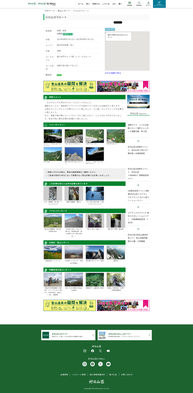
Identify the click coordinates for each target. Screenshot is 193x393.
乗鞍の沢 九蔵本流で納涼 (95, 288)
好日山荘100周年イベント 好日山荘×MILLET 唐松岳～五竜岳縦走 (139, 150)
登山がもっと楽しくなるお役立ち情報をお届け (67, 335)
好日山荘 (138, 113)
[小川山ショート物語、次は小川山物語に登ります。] (94, 154)
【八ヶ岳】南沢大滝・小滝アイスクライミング (95, 203)
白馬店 (60, 33)
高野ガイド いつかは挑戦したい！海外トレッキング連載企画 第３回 (138, 128)
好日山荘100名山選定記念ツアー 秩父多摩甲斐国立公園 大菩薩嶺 (138, 238)
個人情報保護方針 (97, 374)
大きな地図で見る (113, 73)
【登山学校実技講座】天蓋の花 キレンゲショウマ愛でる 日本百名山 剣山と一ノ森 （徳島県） (53, 291)
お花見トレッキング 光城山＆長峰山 (74, 262)
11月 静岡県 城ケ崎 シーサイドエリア (53, 203)
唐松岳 (116, 261)
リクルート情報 (79, 374)
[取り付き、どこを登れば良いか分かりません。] (52, 136)
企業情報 (64, 374)
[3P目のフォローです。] (94, 136)
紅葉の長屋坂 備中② (73, 202)
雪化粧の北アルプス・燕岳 (95, 261)
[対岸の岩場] (52, 154)
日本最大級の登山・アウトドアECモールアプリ (124, 335)
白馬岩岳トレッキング (52, 261)
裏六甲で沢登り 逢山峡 (115, 229)
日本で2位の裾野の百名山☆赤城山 (73, 289)
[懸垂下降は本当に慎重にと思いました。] (73, 154)
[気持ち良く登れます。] (115, 136)
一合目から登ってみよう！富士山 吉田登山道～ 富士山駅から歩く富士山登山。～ (74, 232)
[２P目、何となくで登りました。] (73, 136)
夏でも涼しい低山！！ (94, 229)
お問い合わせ (127, 374)
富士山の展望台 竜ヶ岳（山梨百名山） (53, 230)
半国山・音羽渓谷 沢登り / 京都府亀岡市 (116, 289)
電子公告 (113, 374)
